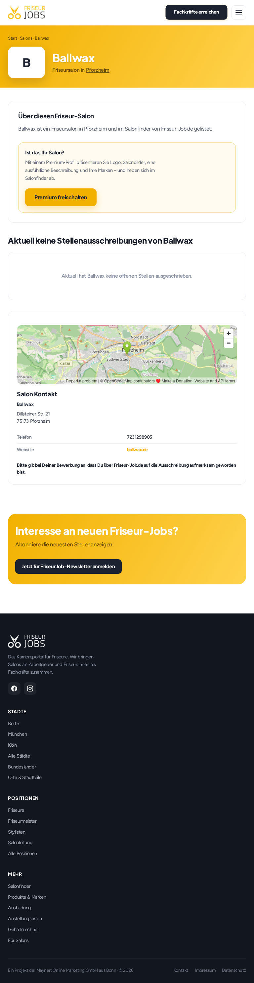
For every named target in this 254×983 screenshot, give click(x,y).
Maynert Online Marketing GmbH (67, 970)
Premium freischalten (60, 197)
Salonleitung (20, 842)
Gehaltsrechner (23, 929)
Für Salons (18, 940)
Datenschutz (234, 970)
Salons (26, 38)
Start (12, 38)
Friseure (16, 810)
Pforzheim (97, 70)
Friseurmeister (22, 821)
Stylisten (16, 832)
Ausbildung (19, 908)
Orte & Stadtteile (24, 777)
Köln (12, 745)
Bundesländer (22, 767)
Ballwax (25, 404)
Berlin (13, 724)
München (17, 734)
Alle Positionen (22, 853)
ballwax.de (137, 449)
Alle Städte (19, 756)
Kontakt (180, 970)
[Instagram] (30, 688)
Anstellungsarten (25, 919)
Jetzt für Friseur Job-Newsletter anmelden (68, 566)
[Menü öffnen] (239, 12)
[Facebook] (14, 688)
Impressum (205, 970)
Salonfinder (19, 886)
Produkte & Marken (27, 897)
